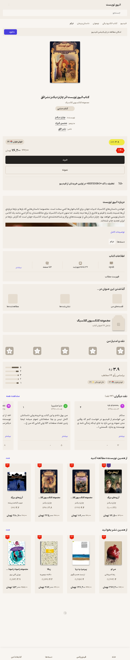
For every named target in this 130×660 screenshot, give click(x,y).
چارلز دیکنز (60, 117)
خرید (65, 160)
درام (72, 23)
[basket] (13, 5)
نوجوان (96, 23)
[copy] (8, 183)
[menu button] (5, 5)
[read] (13, 299)
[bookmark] (73, 88)
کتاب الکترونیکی (109, 23)
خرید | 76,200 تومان (65, 656)
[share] (56, 88)
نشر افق (62, 129)
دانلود (12, 32)
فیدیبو (124, 23)
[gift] (65, 88)
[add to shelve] (117, 299)
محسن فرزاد (61, 123)
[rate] (120, 351)
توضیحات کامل (118, 232)
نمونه (65, 170)
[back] (125, 5)
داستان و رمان (83, 23)
